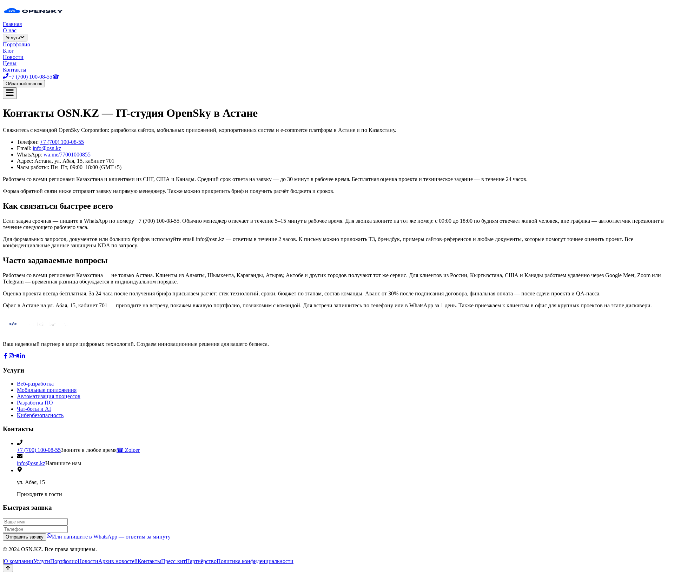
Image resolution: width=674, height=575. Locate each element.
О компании (18, 561)
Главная (12, 24)
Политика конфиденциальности (255, 561)
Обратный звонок (24, 83)
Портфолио (16, 44)
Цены (9, 63)
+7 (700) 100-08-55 (62, 142)
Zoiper (128, 450)
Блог (8, 51)
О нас (9, 30)
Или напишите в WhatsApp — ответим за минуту (111, 537)
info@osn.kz (47, 148)
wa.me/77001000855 (67, 155)
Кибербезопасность (40, 415)
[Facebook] (5, 357)
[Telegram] (17, 357)
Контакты (14, 70)
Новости (13, 57)
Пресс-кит (173, 561)
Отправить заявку (25, 537)
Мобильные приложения (47, 390)
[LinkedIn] (22, 357)
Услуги (13, 37)
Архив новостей (118, 561)
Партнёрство (201, 561)
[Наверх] (8, 568)
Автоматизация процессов (48, 396)
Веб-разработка (35, 384)
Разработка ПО (35, 403)
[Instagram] (11, 357)
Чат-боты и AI (34, 409)
